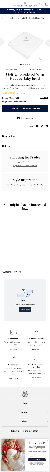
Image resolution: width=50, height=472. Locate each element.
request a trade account (39, 468)
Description (8, 136)
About (24, 412)
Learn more (14, 349)
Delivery (6, 146)
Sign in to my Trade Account (25, 165)
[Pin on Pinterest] (47, 125)
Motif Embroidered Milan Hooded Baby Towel (20, 257)
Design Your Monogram (25, 108)
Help (24, 403)
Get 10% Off (37, 460)
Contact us (36, 378)
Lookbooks (38, 184)
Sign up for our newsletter (24, 430)
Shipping (5, 101)
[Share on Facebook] (37, 125)
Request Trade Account (25, 162)
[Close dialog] (47, 440)
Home (4, 18)
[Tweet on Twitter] (42, 125)
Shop (24, 421)
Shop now (13, 378)
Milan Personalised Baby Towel (25, 69)
